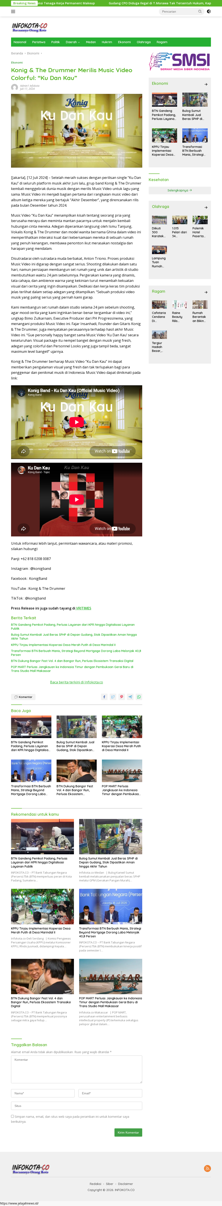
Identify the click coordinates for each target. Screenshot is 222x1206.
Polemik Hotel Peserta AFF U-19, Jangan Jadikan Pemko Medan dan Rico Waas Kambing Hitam (199, 232)
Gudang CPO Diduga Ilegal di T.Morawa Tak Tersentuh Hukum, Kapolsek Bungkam (133, 3)
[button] (200, 11)
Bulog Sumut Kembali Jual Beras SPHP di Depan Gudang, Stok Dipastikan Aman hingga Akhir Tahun (74, 637)
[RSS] (207, 1169)
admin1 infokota (29, 86)
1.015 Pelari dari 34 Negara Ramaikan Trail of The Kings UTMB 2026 (179, 232)
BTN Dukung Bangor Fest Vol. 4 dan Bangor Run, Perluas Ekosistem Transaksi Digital (72, 661)
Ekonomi (124, 42)
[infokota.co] (29, 27)
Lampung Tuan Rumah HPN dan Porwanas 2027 (159, 262)
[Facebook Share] (104, 697)
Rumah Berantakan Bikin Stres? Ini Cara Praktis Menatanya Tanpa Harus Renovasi (200, 317)
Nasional (20, 42)
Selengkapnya (178, 190)
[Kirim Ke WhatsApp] (139, 697)
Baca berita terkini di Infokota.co (76, 682)
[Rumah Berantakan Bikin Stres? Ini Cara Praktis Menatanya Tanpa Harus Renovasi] (200, 304)
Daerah (71, 42)
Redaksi (95, 1184)
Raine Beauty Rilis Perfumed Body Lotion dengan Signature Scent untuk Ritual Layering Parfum (179, 317)
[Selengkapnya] (206, 84)
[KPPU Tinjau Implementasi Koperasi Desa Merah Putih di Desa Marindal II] (122, 727)
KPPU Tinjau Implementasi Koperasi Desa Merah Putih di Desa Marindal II (63, 645)
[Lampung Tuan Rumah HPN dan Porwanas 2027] (159, 250)
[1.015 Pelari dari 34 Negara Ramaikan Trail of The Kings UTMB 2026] (179, 220)
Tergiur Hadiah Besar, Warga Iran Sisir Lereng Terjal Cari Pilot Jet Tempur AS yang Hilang (159, 347)
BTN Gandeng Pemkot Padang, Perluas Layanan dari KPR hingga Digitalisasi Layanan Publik (73, 627)
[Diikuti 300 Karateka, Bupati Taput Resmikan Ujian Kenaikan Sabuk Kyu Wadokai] (159, 220)
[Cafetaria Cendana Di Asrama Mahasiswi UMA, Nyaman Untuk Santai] (159, 304)
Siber (109, 1184)
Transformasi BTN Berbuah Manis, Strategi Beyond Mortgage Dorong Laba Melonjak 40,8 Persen (76, 653)
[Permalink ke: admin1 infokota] (14, 87)
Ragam (162, 42)
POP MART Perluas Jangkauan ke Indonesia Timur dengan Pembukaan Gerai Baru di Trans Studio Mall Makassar (72, 669)
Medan (91, 42)
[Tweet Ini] (113, 697)
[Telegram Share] (130, 697)
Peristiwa (38, 42)
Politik (55, 42)
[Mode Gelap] (209, 11)
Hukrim (107, 42)
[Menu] (14, 11)
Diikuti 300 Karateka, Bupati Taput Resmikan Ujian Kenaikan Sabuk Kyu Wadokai (159, 232)
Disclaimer (125, 1184)
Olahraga (144, 42)
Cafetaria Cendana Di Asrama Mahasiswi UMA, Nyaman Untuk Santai (159, 317)
